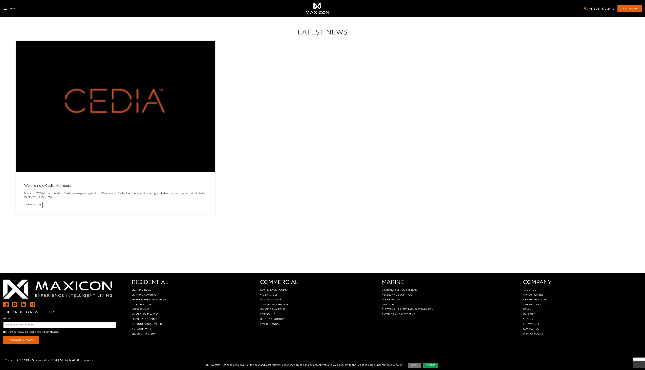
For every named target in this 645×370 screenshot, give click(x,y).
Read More (33, 205)
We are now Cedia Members (47, 185)
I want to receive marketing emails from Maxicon (32, 332)
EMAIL (7, 318)
